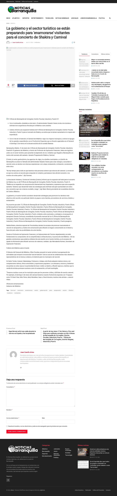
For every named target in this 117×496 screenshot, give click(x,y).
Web (43, 418)
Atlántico (15, 18)
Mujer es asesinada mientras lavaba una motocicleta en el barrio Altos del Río (100, 61)
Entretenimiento (37, 18)
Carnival (13, 290)
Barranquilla (46, 451)
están (36, 290)
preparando (57, 290)
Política (102, 18)
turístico (9, 293)
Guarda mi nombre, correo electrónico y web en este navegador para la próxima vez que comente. (37, 426)
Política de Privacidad (27, 1)
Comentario (10, 387)
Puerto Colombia (68, 449)
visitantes (17, 293)
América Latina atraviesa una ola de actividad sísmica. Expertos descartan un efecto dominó (94, 130)
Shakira (71, 290)
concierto (20, 290)
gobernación (43, 290)
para (50, 290)
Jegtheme (42, 490)
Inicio (8, 18)
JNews (12, 490)
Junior (56, 451)
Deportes (25, 18)
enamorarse (28, 290)
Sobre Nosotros (10, 1)
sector (65, 290)
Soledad (67, 452)
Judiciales (74, 18)
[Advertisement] (40, 103)
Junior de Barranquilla (88, 18)
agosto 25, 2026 (85, 134)
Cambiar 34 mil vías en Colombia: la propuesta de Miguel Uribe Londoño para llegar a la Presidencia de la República (100, 97)
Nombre (9, 410)
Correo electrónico (12, 418)
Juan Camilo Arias (17, 42)
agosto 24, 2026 (96, 161)
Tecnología (49, 18)
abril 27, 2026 (29, 42)
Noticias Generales (62, 18)
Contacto (36, 1)
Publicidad (17, 1)
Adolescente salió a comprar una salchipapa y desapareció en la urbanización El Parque (101, 84)
